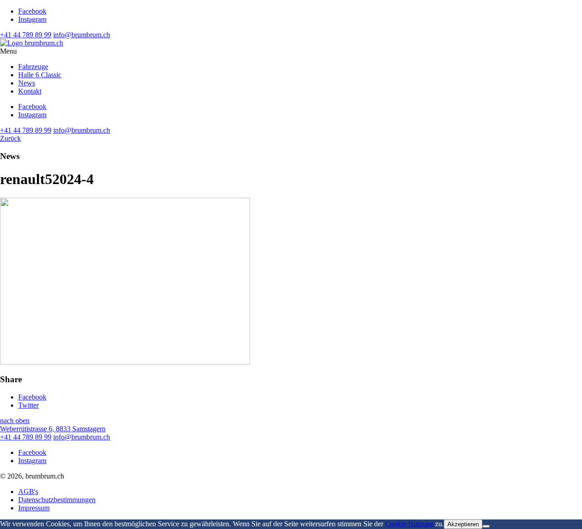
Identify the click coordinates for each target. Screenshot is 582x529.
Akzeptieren (463, 524)
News (26, 83)
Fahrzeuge (33, 66)
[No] (486, 526)
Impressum (34, 508)
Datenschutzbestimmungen (56, 500)
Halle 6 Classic (39, 75)
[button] (291, 51)
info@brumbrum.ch (81, 35)
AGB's (28, 491)
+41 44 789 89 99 (25, 35)
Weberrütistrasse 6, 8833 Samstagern (52, 429)
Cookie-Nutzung (409, 524)
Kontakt (29, 91)
